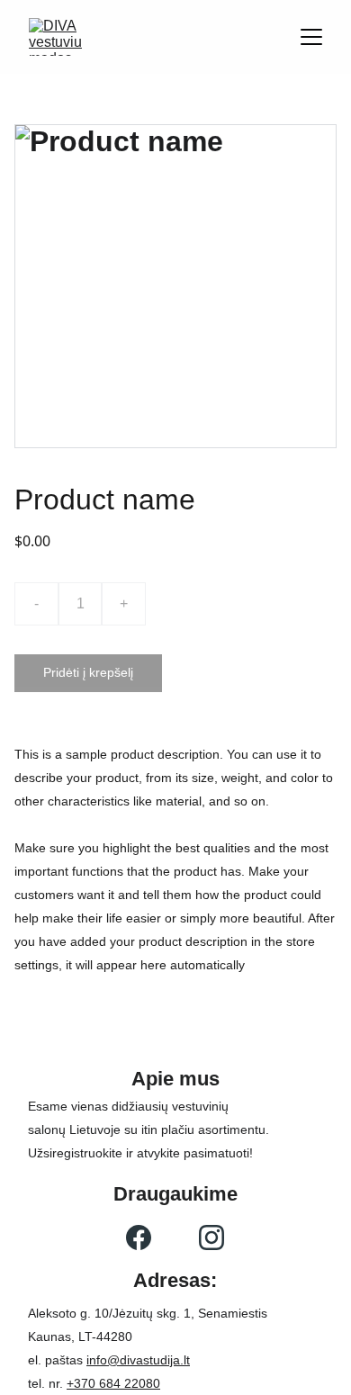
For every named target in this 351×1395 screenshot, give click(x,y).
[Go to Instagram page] (211, 1237)
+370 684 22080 (113, 1383)
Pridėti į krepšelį (88, 672)
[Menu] (311, 37)
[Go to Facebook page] (138, 1237)
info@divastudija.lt (138, 1360)
